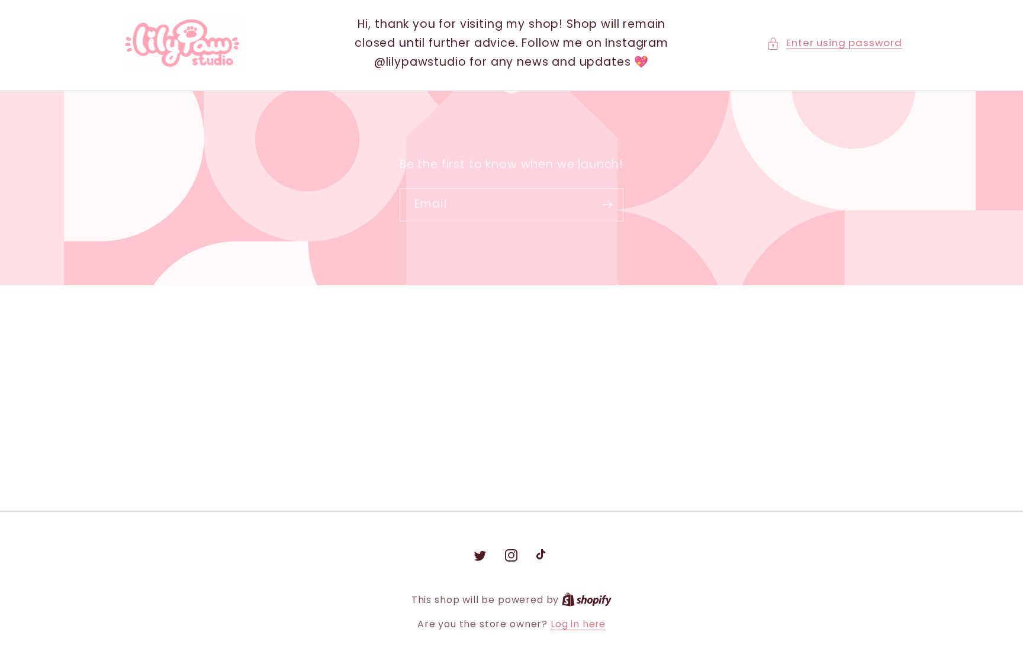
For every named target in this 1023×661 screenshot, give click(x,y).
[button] (834, 43)
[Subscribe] (607, 204)
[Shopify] (587, 600)
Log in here (578, 624)
